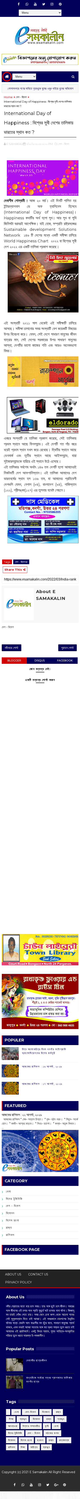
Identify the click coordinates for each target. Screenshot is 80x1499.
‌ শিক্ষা (11, 1419)
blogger (14, 660)
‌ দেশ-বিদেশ (30, 1412)
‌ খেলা (16, 1412)
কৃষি (47, 1426)
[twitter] (44, 4)
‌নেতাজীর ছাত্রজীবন (36, 1360)
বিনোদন (10, 1213)
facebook (65, 660)
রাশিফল (10, 1235)
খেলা (8, 1191)
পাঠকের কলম (52, 1433)
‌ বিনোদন (45, 1412)
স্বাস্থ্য (46, 1447)
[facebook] (19, 4)
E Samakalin (38, 1472)
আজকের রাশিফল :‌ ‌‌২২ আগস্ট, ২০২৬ (22, 1115)
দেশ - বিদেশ (21, 97)
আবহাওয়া (12, 1426)
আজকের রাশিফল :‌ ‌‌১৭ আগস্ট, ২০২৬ (42, 1083)
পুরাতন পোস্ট (67, 648)
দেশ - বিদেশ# (21, 562)
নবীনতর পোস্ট (11, 648)
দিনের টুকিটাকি (14, 1199)
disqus (40, 660)
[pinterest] (60, 4)
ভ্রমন (40, 1440)
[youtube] (35, 4)
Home (8, 97)
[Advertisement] (40, 797)
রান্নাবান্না (64, 1440)
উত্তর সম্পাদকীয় (31, 1426)
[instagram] (52, 4)
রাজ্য (9, 1228)
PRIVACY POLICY (18, 1282)
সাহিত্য (34, 1447)
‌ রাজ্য (58, 1412)
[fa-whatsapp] (27, 4)
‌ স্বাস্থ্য (22, 1419)
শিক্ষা (23, 1447)
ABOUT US (13, 1274)
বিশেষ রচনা (12, 1220)
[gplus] (56, 1485)
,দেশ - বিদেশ (63, 144)
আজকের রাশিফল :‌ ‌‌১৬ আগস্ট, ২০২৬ (42, 1066)
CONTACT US (38, 1274)
